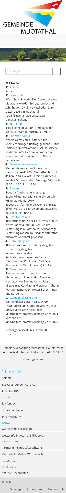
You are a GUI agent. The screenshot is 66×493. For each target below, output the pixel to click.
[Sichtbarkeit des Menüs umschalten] (55, 42)
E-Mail (35, 352)
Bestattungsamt (20, 217)
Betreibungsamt (20, 241)
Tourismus (16, 124)
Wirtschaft (16, 95)
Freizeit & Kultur (20, 136)
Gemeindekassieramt (23, 298)
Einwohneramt (19, 269)
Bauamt (15, 188)
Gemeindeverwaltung (23, 164)
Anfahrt (14, 87)
